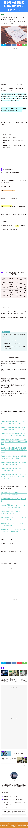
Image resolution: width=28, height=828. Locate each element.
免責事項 (18, 823)
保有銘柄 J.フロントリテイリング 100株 (13, 799)
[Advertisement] (14, 64)
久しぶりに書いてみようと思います (11, 807)
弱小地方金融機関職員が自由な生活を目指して (14, 6)
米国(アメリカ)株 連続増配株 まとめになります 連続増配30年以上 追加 (14, 812)
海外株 (3, 14)
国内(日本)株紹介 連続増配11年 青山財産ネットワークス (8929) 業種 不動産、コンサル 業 (14, 450)
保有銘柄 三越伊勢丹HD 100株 (11, 796)
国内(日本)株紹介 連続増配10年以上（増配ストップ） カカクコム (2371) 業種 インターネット (13, 476)
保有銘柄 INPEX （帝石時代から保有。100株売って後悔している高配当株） (15, 803)
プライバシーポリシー (11, 823)
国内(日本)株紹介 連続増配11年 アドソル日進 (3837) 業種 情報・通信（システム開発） (14, 442)
